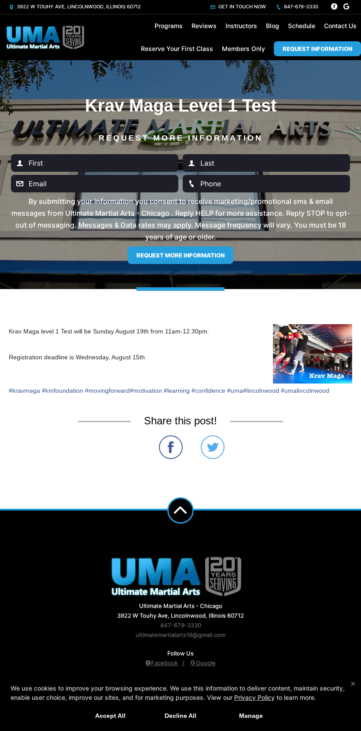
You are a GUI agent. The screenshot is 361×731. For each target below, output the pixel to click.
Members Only (243, 48)
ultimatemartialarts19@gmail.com (180, 634)
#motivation (146, 390)
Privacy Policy (254, 697)
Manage (251, 715)
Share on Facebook (171, 447)
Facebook (164, 662)
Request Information (317, 48)
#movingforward (107, 390)
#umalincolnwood (305, 390)
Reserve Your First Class (177, 48)
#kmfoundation (62, 390)
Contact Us (340, 25)
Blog (272, 25)
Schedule (301, 25)
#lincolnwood (261, 390)
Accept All (110, 715)
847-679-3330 (300, 7)
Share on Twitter (213, 447)
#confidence (208, 390)
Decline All (180, 715)
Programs (169, 25)
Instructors (241, 25)
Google (206, 662)
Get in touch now (241, 7)
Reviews (204, 25)
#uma (235, 390)
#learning (177, 390)
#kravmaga (24, 390)
